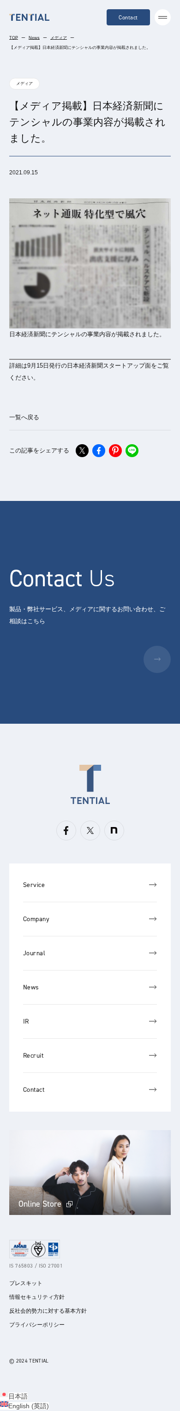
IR (26, 1021)
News (34, 38)
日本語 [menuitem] (18, 1396)
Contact (128, 17)
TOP (13, 38)
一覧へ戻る (24, 417)
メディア (58, 38)
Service (34, 885)
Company (36, 919)
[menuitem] (14, 1396)
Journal (34, 953)
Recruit (33, 1055)
